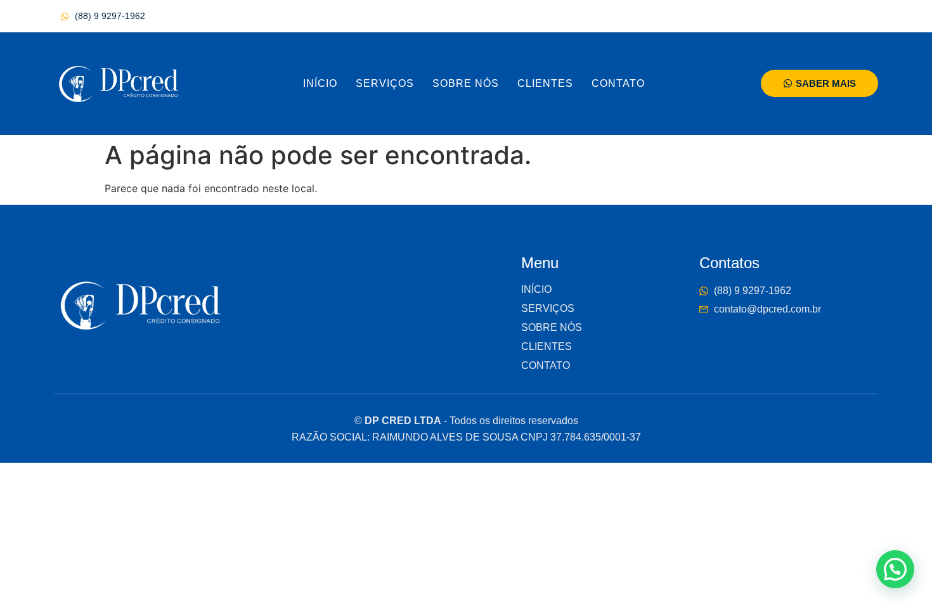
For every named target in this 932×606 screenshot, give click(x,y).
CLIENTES (545, 83)
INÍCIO (320, 83)
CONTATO (618, 83)
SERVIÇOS (385, 83)
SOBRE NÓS (465, 83)
